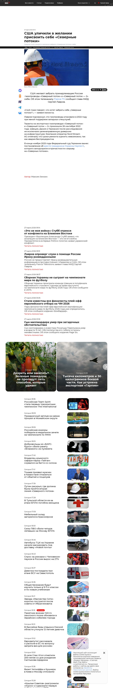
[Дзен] (99, 89)
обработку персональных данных (82, 669)
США (30, 47)
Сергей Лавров (58, 47)
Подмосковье (49, 3)
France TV (59, 99)
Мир (26, 47)
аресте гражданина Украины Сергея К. (64, 146)
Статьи (39, 3)
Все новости (29, 3)
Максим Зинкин (39, 177)
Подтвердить (79, 679)
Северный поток (69, 47)
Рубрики (60, 3)
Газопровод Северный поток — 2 (43, 47)
